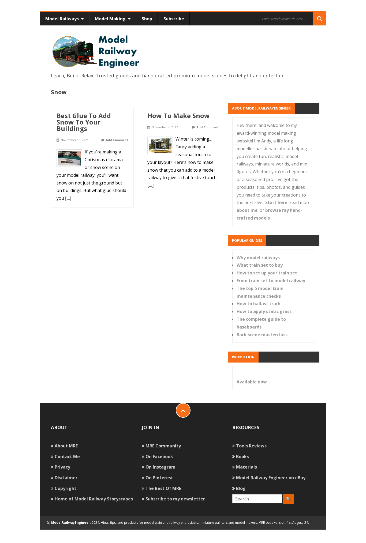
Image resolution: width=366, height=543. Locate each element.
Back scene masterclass (262, 335)
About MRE (66, 446)
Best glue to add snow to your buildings (84, 122)
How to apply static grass (264, 311)
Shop (147, 19)
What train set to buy (260, 265)
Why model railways (258, 258)
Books (242, 456)
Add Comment (117, 140)
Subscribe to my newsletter (175, 499)
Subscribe (173, 19)
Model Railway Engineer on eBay (270, 478)
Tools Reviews (251, 446)
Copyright (65, 488)
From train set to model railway (271, 281)
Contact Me (67, 456)
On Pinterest (159, 478)
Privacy (62, 467)
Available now (252, 382)
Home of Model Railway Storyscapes (94, 499)
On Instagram (160, 467)
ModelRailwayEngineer (70, 522)
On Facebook (159, 456)
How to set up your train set (267, 273)
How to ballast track (259, 304)
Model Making (111, 19)
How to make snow (178, 115)
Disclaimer (66, 478)
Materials (246, 467)
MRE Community (163, 446)
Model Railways (62, 19)
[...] (68, 198)
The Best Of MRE (163, 488)
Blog (241, 488)
